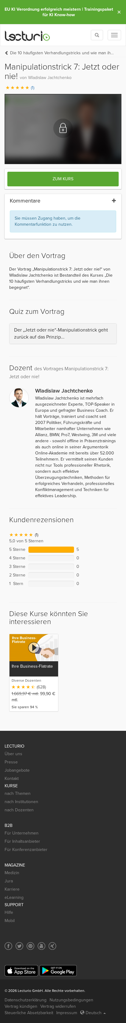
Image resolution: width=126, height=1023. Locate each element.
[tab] (63, 334)
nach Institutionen (21, 801)
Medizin (12, 872)
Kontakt (12, 778)
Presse (11, 762)
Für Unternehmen (22, 833)
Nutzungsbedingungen (71, 1000)
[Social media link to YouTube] (41, 946)
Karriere (12, 889)
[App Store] (21, 970)
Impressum (66, 1012)
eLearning (14, 897)
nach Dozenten (19, 810)
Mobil (10, 920)
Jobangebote (17, 770)
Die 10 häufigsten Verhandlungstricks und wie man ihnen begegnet (62, 53)
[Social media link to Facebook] (8, 946)
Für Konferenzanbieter (26, 849)
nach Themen (18, 793)
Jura (9, 881)
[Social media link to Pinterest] (30, 946)
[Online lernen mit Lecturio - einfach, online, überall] (27, 35)
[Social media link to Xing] (52, 946)
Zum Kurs (63, 178)
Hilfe (9, 912)
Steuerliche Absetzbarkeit (29, 1012)
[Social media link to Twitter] (19, 946)
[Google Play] (58, 970)
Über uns (13, 753)
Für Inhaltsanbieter (22, 841)
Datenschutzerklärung (25, 1000)
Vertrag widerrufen (58, 1006)
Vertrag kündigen (21, 1006)
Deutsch (93, 1012)
